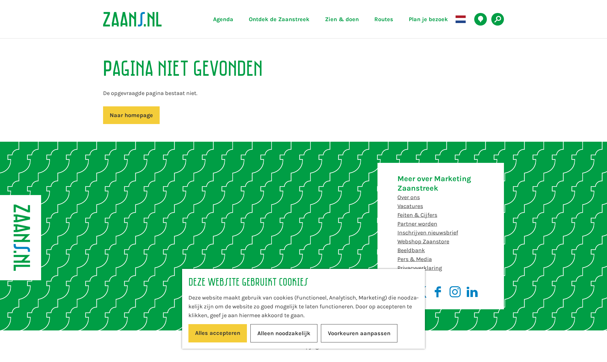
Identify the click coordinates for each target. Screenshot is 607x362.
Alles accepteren (217, 332)
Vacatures (410, 206)
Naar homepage (131, 115)
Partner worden (417, 223)
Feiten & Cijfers (417, 214)
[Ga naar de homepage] (147, 19)
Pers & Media (414, 259)
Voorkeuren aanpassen (359, 333)
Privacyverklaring (419, 267)
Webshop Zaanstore (423, 241)
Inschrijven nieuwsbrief (427, 232)
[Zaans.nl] (20, 237)
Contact (407, 276)
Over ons (408, 197)
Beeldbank (411, 250)
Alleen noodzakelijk (283, 333)
